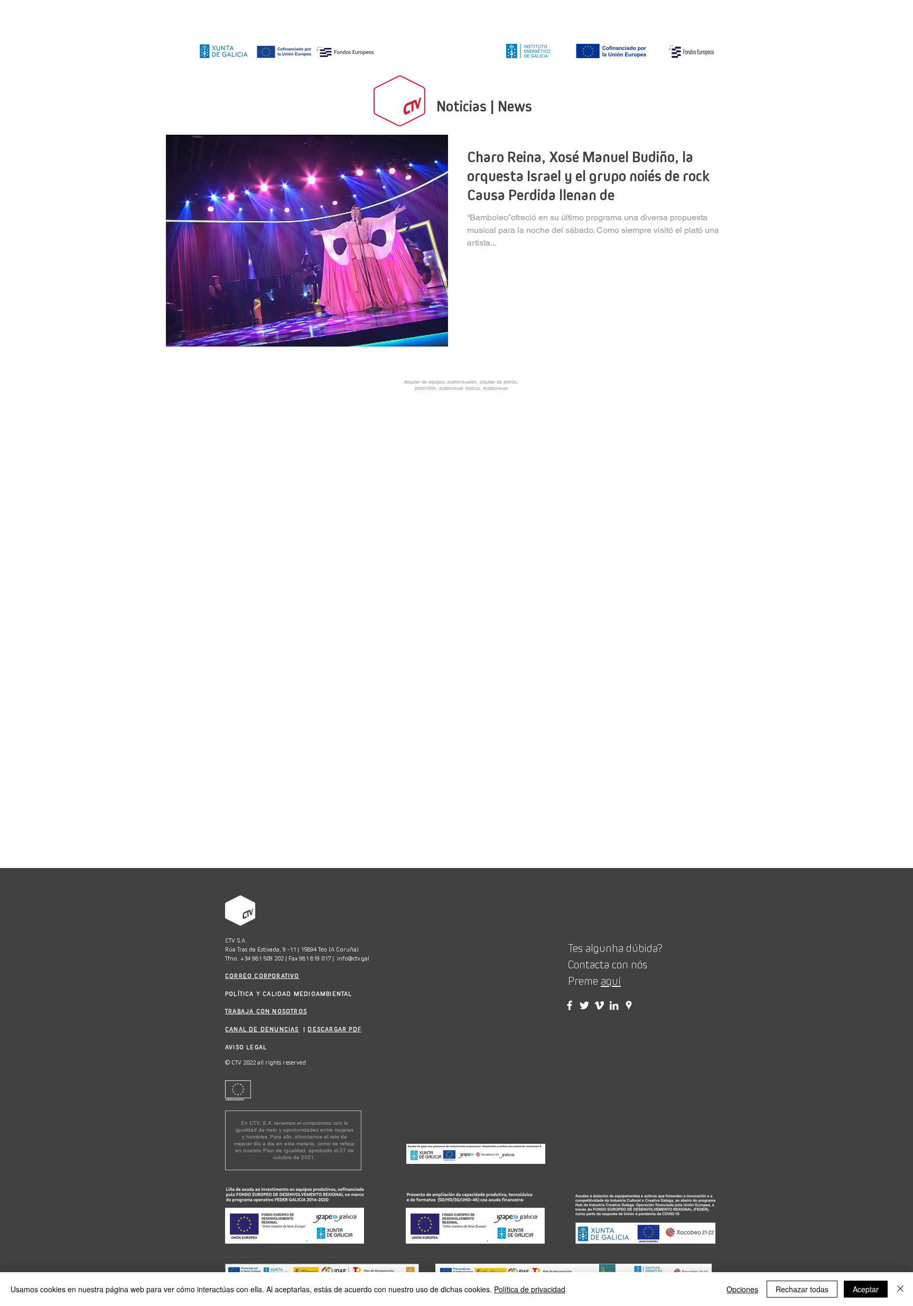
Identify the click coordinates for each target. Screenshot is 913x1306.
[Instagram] (879, 596)
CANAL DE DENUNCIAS (262, 1029)
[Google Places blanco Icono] (879, 710)
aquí (611, 981)
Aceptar (866, 1289)
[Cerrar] (900, 1289)
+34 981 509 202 (262, 958)
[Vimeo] (879, 687)
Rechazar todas (802, 1289)
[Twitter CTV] (584, 1005)
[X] (879, 641)
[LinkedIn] (879, 664)
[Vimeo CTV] (599, 1005)
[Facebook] (879, 619)
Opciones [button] (742, 1289)
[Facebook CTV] (569, 1005)
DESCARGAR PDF (334, 1029)
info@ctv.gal (353, 958)
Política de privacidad (529, 1289)
